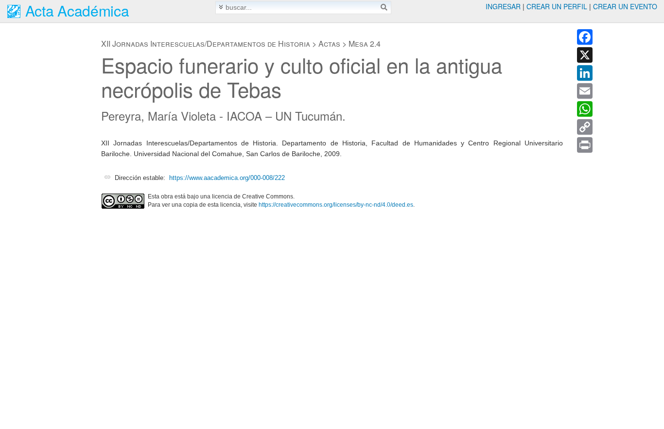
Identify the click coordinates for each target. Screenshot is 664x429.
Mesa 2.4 (365, 43)
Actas (329, 43)
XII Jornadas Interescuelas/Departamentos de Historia (205, 43)
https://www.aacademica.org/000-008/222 (227, 177)
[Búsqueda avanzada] (221, 7)
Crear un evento (625, 6)
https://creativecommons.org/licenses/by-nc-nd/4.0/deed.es (336, 204)
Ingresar (503, 6)
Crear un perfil (556, 6)
